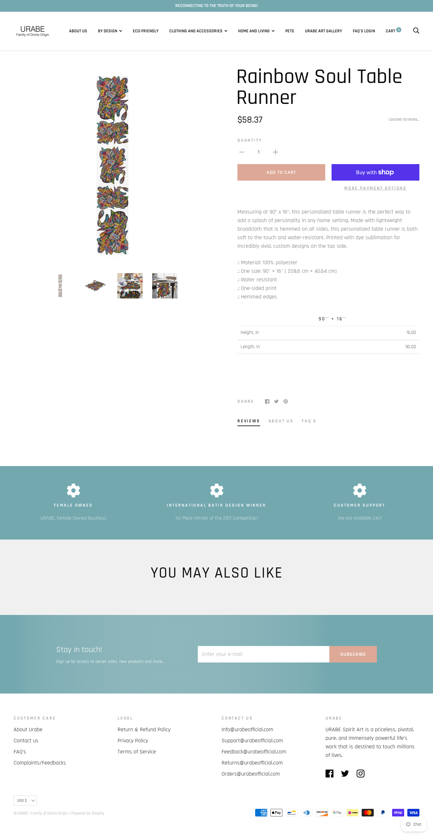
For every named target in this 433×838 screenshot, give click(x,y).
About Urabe (28, 729)
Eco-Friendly (145, 31)
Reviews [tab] (248, 421)
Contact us (26, 740)
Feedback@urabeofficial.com (254, 751)
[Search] (416, 31)
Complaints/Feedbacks (40, 762)
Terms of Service (137, 751)
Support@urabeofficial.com (252, 740)
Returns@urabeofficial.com (252, 762)
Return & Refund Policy (144, 729)
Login (369, 31)
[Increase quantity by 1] (275, 152)
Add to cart (281, 172)
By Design (107, 31)
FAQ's (358, 31)
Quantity (249, 140)
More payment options (375, 188)
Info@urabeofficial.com (247, 729)
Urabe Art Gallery (323, 31)
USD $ (22, 800)
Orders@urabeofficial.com (251, 773)
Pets (289, 31)
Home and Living (254, 31)
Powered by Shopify (87, 813)
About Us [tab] (281, 421)
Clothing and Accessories (196, 31)
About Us (78, 31)
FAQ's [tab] (309, 421)
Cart (393, 31)
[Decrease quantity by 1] (241, 152)
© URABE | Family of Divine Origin (41, 813)
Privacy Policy (133, 740)
